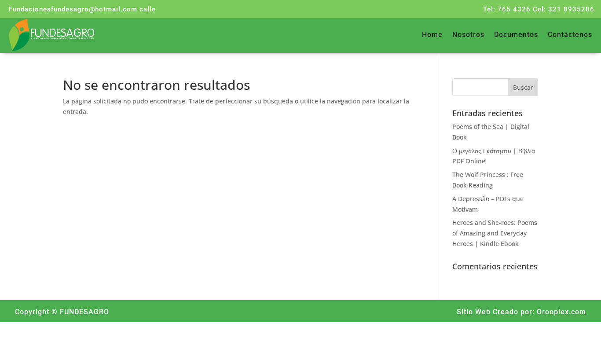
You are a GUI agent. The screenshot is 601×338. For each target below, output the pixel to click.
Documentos (516, 35)
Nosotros (468, 35)
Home (432, 35)
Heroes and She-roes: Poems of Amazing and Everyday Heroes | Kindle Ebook (494, 233)
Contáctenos (570, 35)
